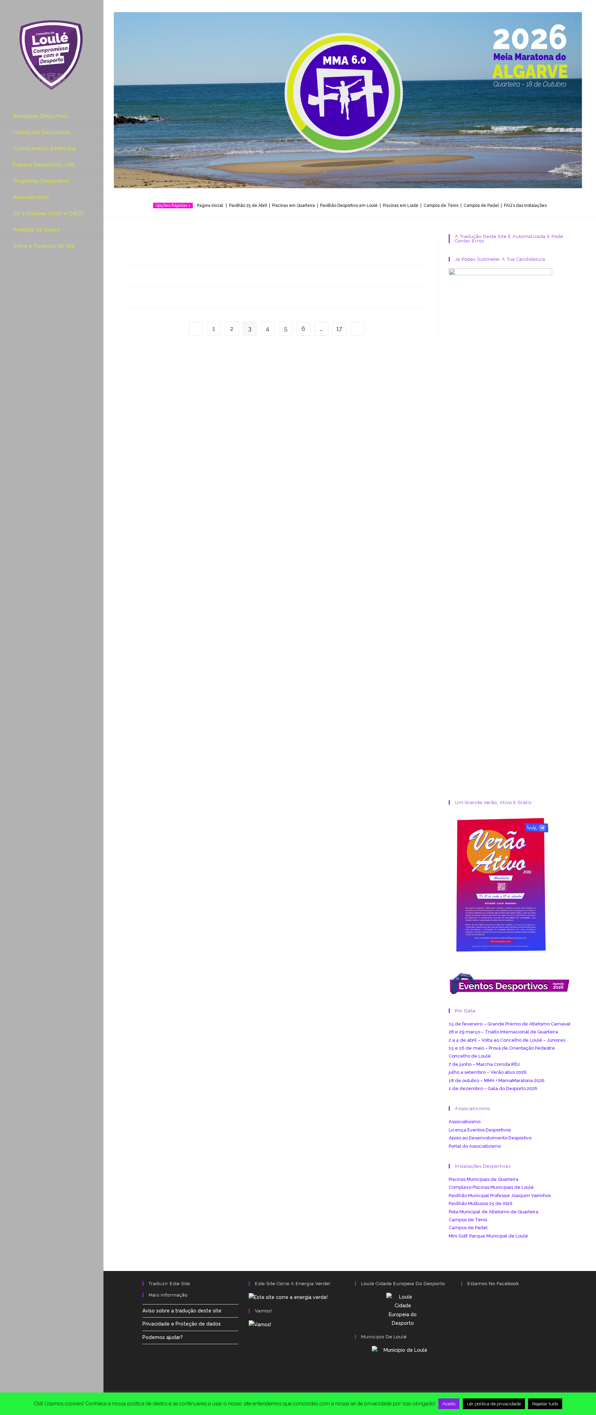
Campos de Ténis (441, 205)
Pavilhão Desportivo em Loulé (349, 205)
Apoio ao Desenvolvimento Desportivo (490, 1137)
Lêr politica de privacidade (494, 1403)
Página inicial (211, 205)
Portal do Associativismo (475, 1146)
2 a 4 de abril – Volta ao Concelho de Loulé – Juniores (507, 1040)
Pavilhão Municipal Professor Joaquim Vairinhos (500, 1195)
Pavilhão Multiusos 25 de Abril (481, 1203)
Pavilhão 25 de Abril (248, 205)
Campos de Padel (468, 1227)
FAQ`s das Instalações (525, 205)
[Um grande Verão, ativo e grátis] (500, 884)
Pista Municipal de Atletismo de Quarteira (493, 1211)
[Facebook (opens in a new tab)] (17, 273)
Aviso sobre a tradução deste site (181, 1310)
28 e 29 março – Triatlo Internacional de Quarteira (503, 1031)
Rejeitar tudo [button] (545, 1403)
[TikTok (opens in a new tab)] (61, 273)
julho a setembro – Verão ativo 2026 (488, 1072)
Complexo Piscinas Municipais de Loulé (491, 1187)
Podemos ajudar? (162, 1337)
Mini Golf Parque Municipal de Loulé (488, 1236)
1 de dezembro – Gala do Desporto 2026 (493, 1088)
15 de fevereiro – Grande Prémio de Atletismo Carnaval (509, 1023)
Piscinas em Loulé (400, 205)
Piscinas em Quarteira (293, 205)
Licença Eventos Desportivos (480, 1129)
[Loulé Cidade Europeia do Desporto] (403, 1310)
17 (339, 328)
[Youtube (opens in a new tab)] (46, 273)
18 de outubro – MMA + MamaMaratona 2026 (497, 1080)
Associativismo (464, 1121)
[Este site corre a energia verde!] (288, 1297)
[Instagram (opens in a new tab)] (32, 273)
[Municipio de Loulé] (403, 1368)
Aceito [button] (449, 1403)
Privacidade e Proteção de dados (181, 1324)
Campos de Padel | (484, 205)
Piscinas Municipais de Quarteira (483, 1179)
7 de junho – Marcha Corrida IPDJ (484, 1064)
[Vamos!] (260, 1324)
